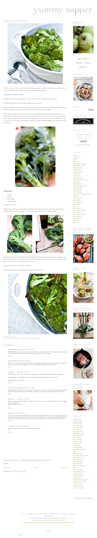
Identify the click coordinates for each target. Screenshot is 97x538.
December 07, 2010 (23, 372)
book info (83, 63)
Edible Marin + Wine (79, 165)
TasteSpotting (77, 190)
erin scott (11, 372)
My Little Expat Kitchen (80, 449)
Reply (9, 355)
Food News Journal (79, 214)
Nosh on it (76, 222)
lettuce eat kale (77, 453)
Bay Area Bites (77, 184)
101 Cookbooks (78, 469)
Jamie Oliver (77, 173)
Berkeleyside (77, 218)
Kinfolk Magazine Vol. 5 (80, 186)
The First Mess (77, 447)
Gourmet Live (77, 198)
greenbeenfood (13, 361)
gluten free (20, 338)
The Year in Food (78, 488)
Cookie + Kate (77, 484)
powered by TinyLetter (83, 145)
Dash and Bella (77, 421)
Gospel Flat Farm (78, 486)
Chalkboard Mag (78, 167)
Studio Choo (77, 445)
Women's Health (78, 188)
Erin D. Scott (56, 514)
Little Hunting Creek (14, 349)
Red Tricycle (77, 176)
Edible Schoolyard (78, 433)
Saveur (75, 159)
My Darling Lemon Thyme (81, 180)
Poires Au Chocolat (78, 465)
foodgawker (76, 182)
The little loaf (77, 443)
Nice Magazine (77, 202)
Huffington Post (77, 178)
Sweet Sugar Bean (78, 471)
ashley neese (77, 419)
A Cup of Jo (76, 157)
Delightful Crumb (78, 435)
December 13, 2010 (29, 388)
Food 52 (75, 155)
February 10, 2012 (19, 413)
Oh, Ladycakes (77, 439)
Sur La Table (77, 212)
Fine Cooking (77, 208)
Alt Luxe (75, 467)
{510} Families (77, 216)
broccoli (12, 338)
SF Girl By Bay (77, 192)
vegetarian (36, 338)
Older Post (64, 467)
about (83, 67)
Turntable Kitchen (78, 461)
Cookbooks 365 (78, 425)
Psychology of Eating (79, 163)
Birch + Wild (76, 437)
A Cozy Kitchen (77, 459)
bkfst (74, 451)
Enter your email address (83, 134)
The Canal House (78, 427)
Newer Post (7, 467)
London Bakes (77, 478)
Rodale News (77, 169)
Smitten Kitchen (78, 473)
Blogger (90, 498)
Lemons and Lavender (15, 388)
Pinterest (75, 220)
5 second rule (77, 429)
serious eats (76, 204)
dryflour (10, 413)
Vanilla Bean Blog (78, 475)
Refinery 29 (76, 200)
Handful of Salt (77, 423)
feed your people (78, 431)
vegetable (28, 338)
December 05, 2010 (28, 349)
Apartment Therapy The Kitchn (82, 194)
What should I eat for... (80, 482)
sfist (74, 206)
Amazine (75, 161)
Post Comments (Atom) (19, 471)
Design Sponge (77, 172)
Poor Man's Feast (78, 457)
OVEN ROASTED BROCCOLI (16, 21)
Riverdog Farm (77, 463)
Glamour (75, 196)
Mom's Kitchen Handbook (80, 480)
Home (35, 467)
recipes (83, 59)
